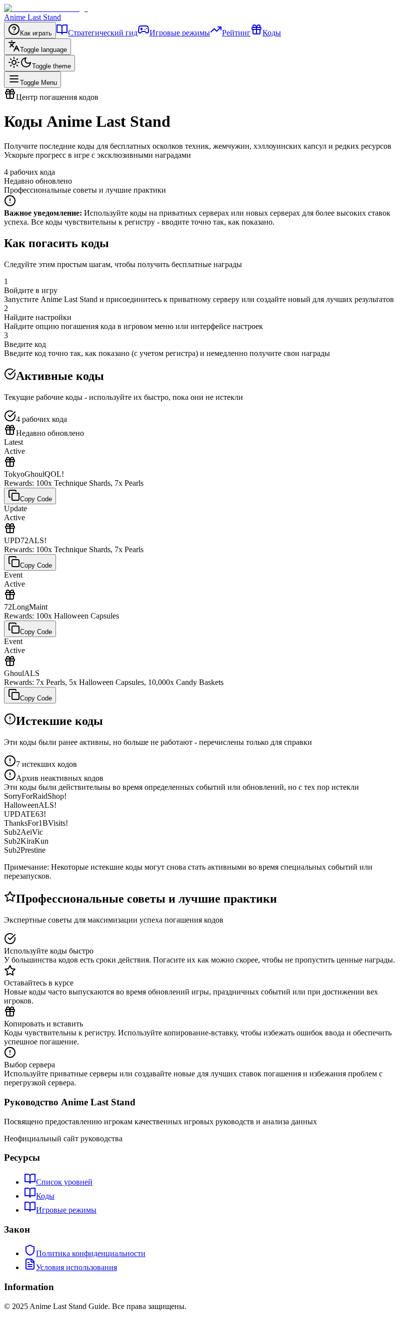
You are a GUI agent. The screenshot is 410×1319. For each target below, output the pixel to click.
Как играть (36, 33)
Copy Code (36, 499)
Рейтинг (236, 32)
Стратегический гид (103, 32)
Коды (271, 32)
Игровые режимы (180, 32)
